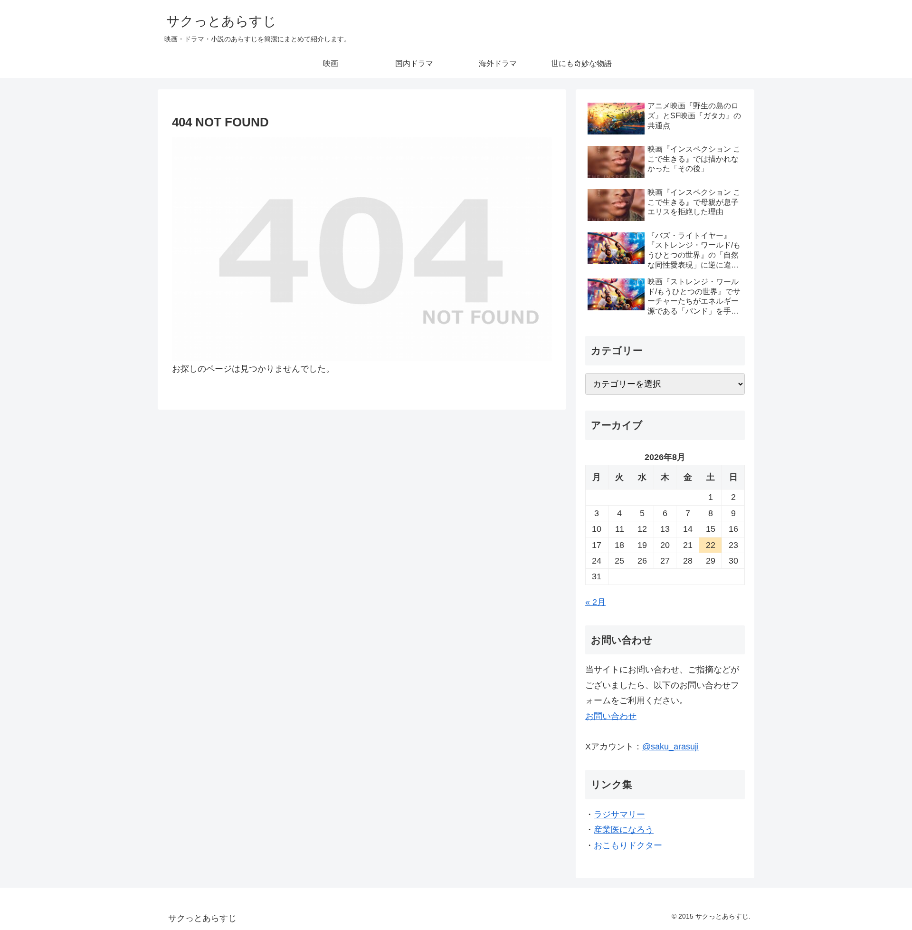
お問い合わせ (610, 716)
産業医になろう (624, 829)
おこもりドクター (628, 845)
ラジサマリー (619, 814)
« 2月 (595, 602)
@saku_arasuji (670, 746)
